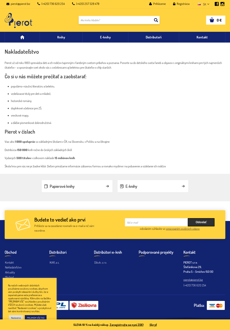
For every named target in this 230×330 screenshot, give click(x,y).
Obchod (9, 277)
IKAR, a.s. (54, 262)
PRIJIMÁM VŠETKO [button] (35, 317)
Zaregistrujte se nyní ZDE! (127, 325)
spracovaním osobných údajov (183, 229)
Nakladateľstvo (13, 267)
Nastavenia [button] (16, 317)
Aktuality (10, 272)
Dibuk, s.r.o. (100, 262)
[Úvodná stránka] (22, 37)
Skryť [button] (153, 325)
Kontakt (9, 262)
